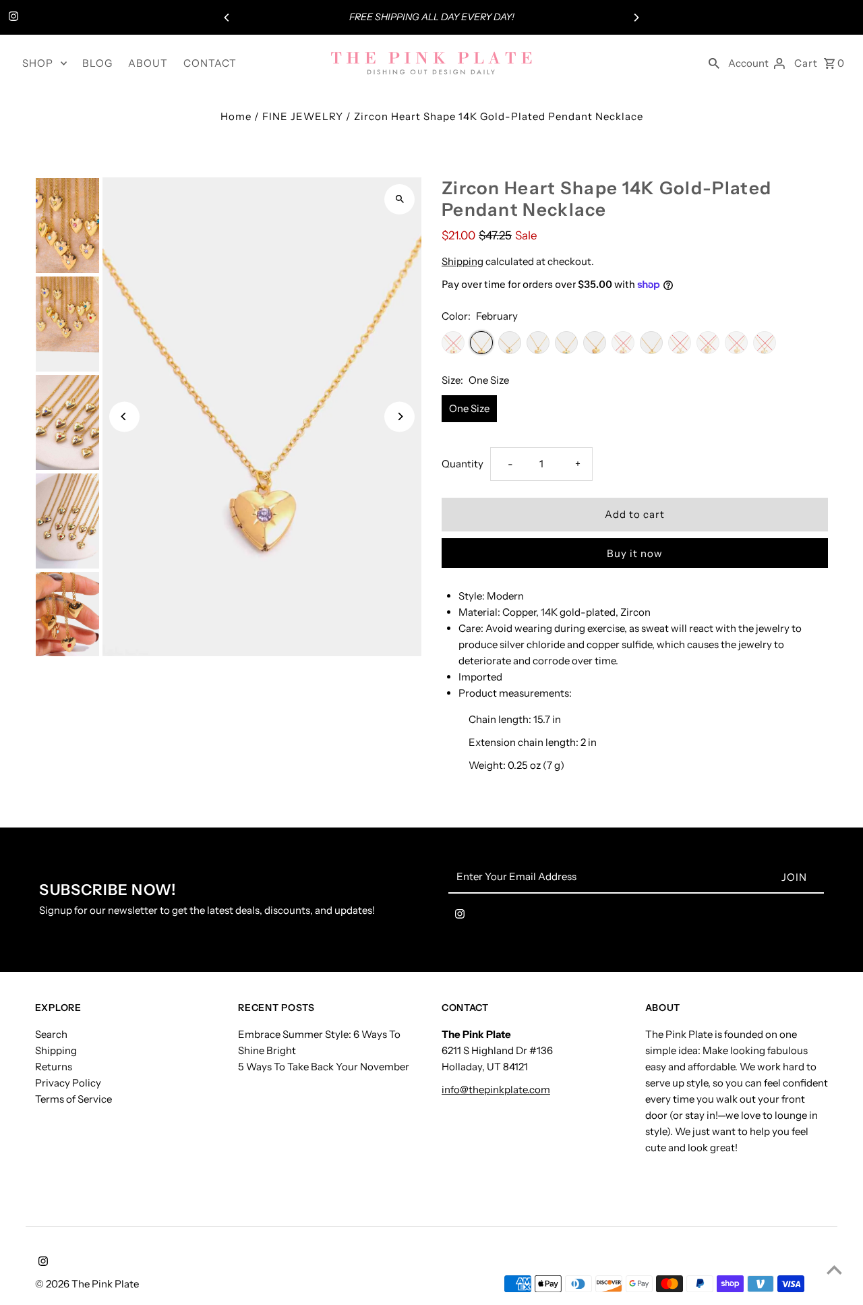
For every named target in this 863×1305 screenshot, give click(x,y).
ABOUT (148, 63)
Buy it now (635, 553)
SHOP (37, 63)
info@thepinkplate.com (496, 1089)
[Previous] (227, 17)
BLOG (97, 63)
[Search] (714, 62)
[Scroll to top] (834, 1269)
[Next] (636, 17)
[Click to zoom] (399, 199)
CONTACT (210, 63)
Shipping (462, 261)
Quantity (462, 463)
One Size (469, 408)
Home (235, 116)
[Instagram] (11, 17)
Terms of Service (73, 1099)
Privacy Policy (68, 1082)
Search (51, 1034)
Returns (53, 1066)
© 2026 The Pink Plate (87, 1283)
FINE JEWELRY (302, 116)
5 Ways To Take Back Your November (323, 1066)
